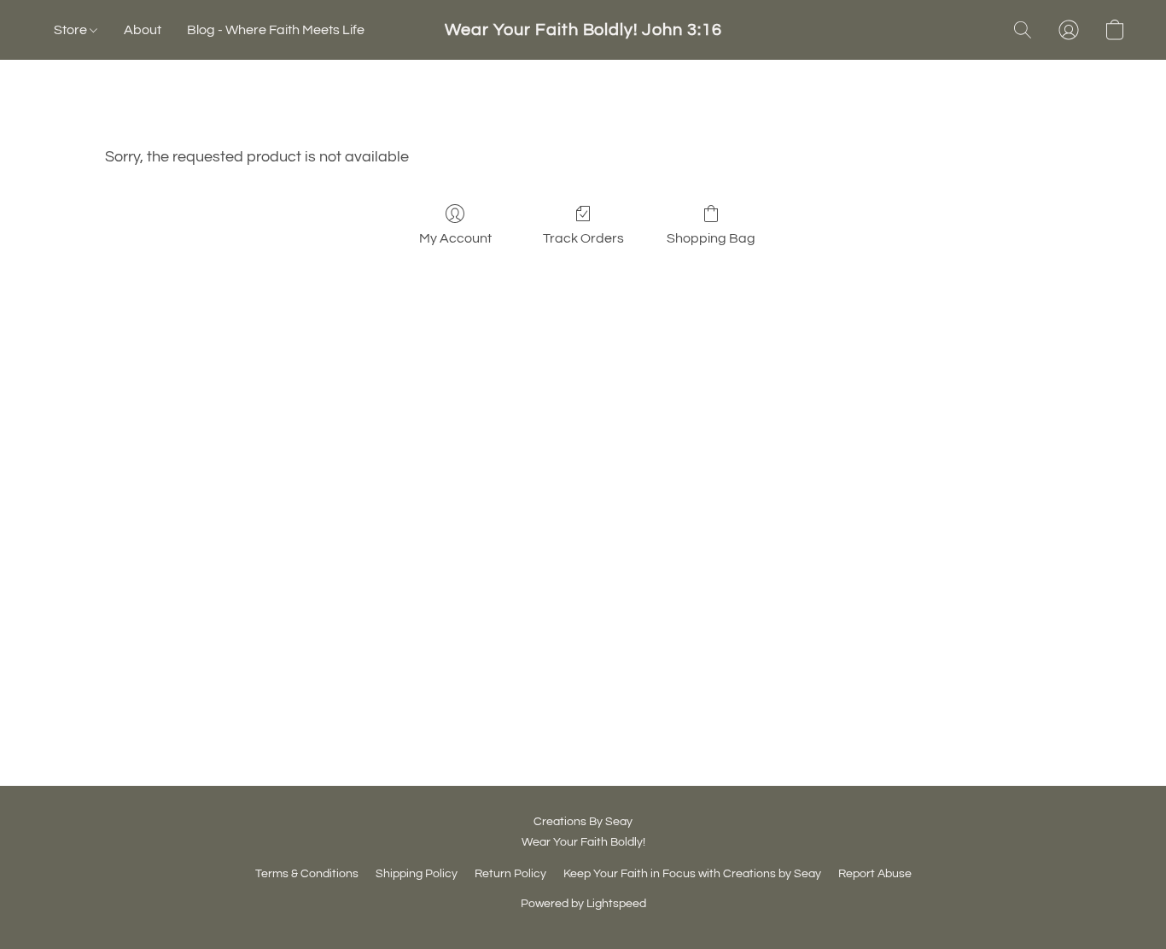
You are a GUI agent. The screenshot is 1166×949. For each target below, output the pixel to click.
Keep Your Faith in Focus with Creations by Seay (692, 874)
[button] (583, 30)
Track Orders (583, 238)
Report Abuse (875, 874)
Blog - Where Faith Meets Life (275, 30)
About (142, 30)
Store (72, 30)
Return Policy (510, 874)
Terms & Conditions (307, 874)
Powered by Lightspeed (583, 904)
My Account (455, 238)
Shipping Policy (417, 874)
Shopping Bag (711, 238)
